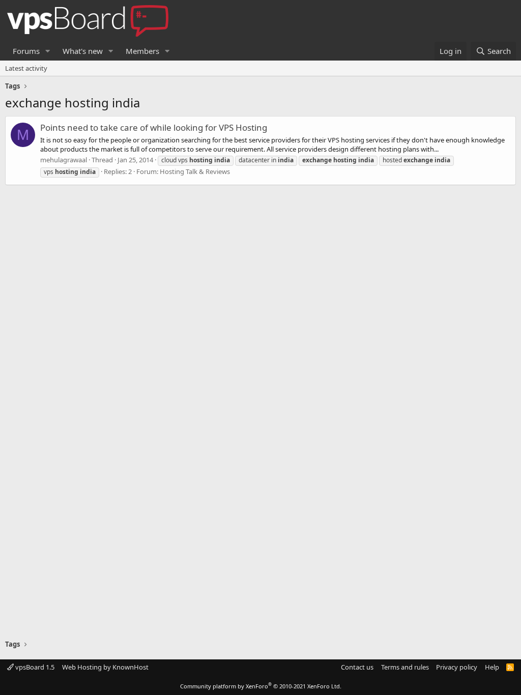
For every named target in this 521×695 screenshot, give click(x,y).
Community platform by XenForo (260, 686)
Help (492, 667)
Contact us (357, 667)
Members (142, 51)
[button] (48, 51)
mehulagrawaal (63, 159)
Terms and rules (405, 667)
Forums (26, 51)
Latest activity (26, 68)
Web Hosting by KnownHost (105, 667)
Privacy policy (456, 667)
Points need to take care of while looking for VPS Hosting (153, 127)
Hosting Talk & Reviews (195, 171)
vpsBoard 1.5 (34, 667)
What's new (83, 51)
